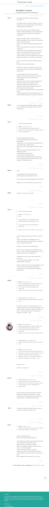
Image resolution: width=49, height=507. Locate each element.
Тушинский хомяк (24, 1)
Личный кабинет (9, 506)
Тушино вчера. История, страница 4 (37, 6)
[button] (45, 477)
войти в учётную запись (38, 465)
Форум (26, 6)
